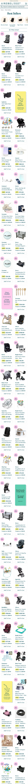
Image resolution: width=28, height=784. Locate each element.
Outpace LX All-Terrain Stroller (6, 497)
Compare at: (6, 53)
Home (2, 10)
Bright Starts (18, 354)
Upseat (17, 158)
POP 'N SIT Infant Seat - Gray (20, 357)
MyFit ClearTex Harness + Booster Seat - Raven (20, 329)
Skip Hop (4, 467)
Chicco (17, 326)
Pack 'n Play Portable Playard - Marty (20, 245)
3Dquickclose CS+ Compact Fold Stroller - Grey (20, 582)
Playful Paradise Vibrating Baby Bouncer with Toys (20, 413)
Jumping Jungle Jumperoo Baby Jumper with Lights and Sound (7, 582)
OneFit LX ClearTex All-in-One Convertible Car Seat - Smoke (20, 554)
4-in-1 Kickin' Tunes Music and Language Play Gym (7, 132)
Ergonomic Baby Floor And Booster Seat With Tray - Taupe (20, 441)
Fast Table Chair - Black (7, 104)
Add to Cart (7, 56)
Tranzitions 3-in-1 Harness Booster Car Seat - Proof (6, 441)
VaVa (3, 551)
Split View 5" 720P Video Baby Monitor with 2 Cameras (7, 554)
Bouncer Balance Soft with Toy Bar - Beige (7, 610)
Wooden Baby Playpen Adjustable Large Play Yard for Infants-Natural (7, 750)
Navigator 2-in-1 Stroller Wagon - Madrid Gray (6, 385)
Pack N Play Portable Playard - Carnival (7, 526)
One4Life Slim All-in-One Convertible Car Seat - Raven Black (7, 357)
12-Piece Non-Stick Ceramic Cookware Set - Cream (7, 217)
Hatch (3, 158)
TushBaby (18, 719)
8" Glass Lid (5, 272)
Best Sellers (8, 10)
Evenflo (17, 382)
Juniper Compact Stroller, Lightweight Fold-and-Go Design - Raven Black (20, 750)
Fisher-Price (5, 579)
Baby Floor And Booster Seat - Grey (20, 694)
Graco (3, 45)
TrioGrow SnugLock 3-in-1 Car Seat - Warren (7, 76)
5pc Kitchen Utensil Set (20, 301)
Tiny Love (4, 326)
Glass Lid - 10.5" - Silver (6, 245)
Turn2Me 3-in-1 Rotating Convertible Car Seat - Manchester (20, 76)
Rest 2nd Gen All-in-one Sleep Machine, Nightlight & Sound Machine (7, 160)
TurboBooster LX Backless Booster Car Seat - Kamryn (20, 778)
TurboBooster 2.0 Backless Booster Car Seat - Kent (20, 273)
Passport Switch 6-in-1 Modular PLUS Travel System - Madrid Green (20, 666)
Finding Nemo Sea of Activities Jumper (7, 778)
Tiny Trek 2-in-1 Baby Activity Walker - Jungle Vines (19, 638)
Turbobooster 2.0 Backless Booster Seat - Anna (6, 722)
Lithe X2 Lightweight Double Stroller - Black (19, 132)
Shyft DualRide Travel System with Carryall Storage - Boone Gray (20, 385)
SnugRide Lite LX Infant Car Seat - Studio (20, 469)
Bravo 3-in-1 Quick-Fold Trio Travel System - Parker (20, 610)
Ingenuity (4, 410)
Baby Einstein (5, 130)
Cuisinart (4, 186)
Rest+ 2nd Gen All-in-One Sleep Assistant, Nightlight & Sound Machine (20, 189)
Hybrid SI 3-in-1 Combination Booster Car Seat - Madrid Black (20, 48)
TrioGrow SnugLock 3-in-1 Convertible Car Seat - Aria (6, 638)
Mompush (17, 130)
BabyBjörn (4, 607)
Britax (3, 354)
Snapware (4, 663)
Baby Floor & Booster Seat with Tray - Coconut (20, 160)
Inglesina (4, 102)
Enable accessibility (14, 0)
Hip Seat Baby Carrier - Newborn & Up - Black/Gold (20, 722)
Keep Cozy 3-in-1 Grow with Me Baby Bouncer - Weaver (7, 413)
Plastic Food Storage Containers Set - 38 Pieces (7, 666)
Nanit (16, 214)
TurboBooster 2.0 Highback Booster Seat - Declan (7, 48)
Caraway (4, 214)
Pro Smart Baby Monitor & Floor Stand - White (19, 217)
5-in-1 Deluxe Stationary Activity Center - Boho (7, 329)
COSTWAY (4, 747)
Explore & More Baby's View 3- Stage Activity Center (6, 469)
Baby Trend (18, 45)
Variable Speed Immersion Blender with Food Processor (7, 189)
